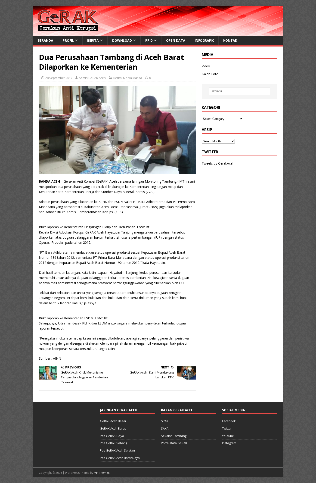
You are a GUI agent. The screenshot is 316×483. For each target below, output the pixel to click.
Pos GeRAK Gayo (112, 436)
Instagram (229, 443)
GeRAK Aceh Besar (113, 421)
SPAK (164, 421)
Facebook (229, 421)
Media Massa (132, 78)
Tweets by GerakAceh (218, 163)
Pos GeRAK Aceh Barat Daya (120, 458)
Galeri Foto (210, 74)
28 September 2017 (58, 78)
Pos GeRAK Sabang (113, 443)
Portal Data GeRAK (174, 443)
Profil (68, 40)
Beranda (45, 40)
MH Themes (101, 473)
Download (122, 40)
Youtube (228, 436)
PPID (149, 40)
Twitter (227, 428)
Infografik (204, 40)
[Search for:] (239, 91)
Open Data (175, 40)
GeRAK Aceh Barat (113, 428)
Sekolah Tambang (173, 436)
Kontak (230, 40)
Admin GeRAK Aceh (92, 78)
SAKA (164, 428)
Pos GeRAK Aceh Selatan (117, 450)
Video (206, 66)
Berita (93, 40)
